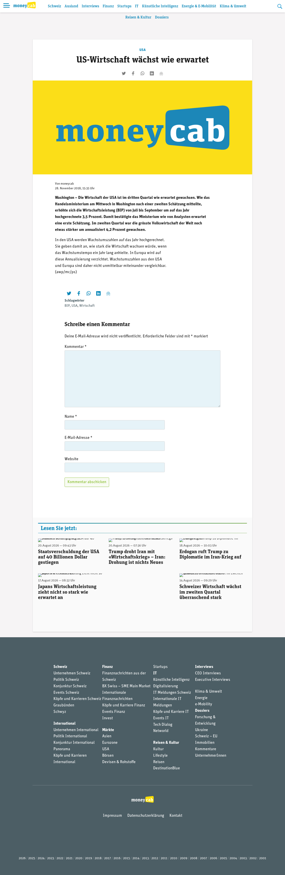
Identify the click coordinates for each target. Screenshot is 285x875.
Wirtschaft (87, 306)
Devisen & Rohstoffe (119, 762)
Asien (106, 736)
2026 (22, 858)
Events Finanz (113, 712)
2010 (173, 858)
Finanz (108, 6)
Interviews (90, 6)
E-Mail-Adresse (78, 438)
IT (136, 6)
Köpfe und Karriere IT (171, 712)
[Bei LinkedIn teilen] (152, 73)
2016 (117, 858)
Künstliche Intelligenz (160, 6)
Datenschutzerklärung (145, 816)
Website (71, 459)
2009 (183, 858)
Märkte (108, 730)
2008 (193, 858)
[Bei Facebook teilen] (133, 73)
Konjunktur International (74, 743)
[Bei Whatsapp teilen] (142, 73)
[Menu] (6, 6)
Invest (107, 718)
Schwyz (59, 712)
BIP (67, 306)
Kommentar (76, 347)
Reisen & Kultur (138, 17)
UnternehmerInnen (210, 756)
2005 (223, 858)
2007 (203, 858)
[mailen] (161, 73)
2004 (233, 858)
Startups (124, 6)
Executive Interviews (212, 680)
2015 (126, 858)
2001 (262, 858)
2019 (88, 858)
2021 (69, 858)
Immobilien (204, 743)
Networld (161, 731)
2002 (252, 858)
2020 (78, 858)
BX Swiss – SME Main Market (126, 686)
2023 (50, 858)
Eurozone (110, 743)
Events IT (161, 718)
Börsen (108, 756)
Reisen (158, 762)
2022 (60, 858)
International (64, 724)
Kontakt (175, 816)
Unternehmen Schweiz (71, 673)
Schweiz (54, 6)
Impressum (112, 816)
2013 (145, 858)
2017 (107, 858)
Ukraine (201, 730)
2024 (41, 858)
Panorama (61, 749)
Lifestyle (160, 756)
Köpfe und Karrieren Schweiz (77, 699)
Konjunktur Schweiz (70, 686)
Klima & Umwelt (233, 6)
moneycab (67, 183)
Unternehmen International (75, 730)
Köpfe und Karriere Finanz (123, 706)
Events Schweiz (66, 693)
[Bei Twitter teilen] (123, 73)
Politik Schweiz (66, 680)
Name (71, 417)
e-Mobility (203, 704)
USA (142, 50)
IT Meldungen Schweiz (172, 693)
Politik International (70, 736)
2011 (164, 858)
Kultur (158, 749)
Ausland (71, 6)
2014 (135, 858)
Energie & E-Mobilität (199, 6)
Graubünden (63, 706)
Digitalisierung (165, 686)
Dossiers (162, 17)
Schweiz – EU (206, 736)
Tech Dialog (162, 725)
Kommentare (205, 749)
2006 (213, 858)
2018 (98, 858)
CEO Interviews (208, 673)
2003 (243, 858)
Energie (201, 698)
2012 (154, 858)
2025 (31, 858)
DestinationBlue (166, 768)
